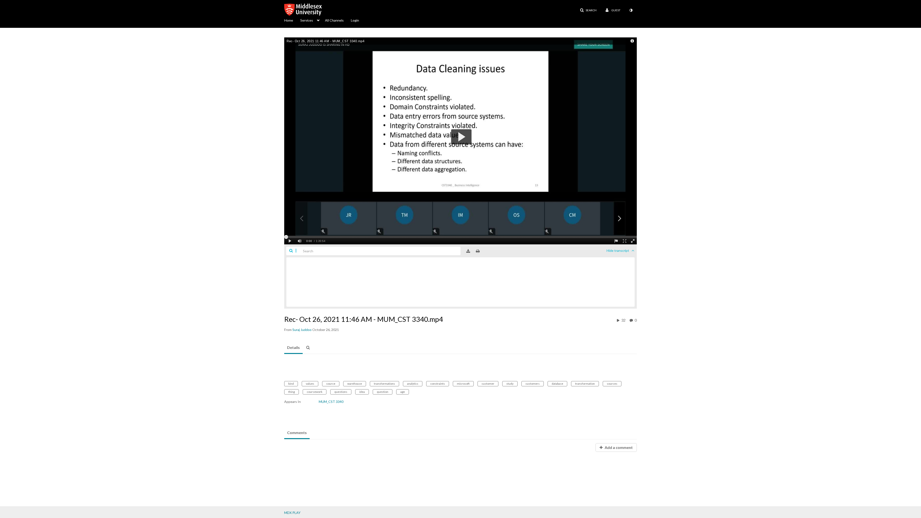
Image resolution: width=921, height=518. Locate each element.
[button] (588, 10)
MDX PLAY (292, 513)
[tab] (293, 347)
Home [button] (288, 20)
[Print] (478, 251)
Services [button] (306, 20)
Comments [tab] (297, 432)
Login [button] (355, 20)
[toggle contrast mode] (631, 10)
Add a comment (618, 447)
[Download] (468, 251)
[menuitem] (292, 20)
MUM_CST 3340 (331, 402)
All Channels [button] (334, 20)
